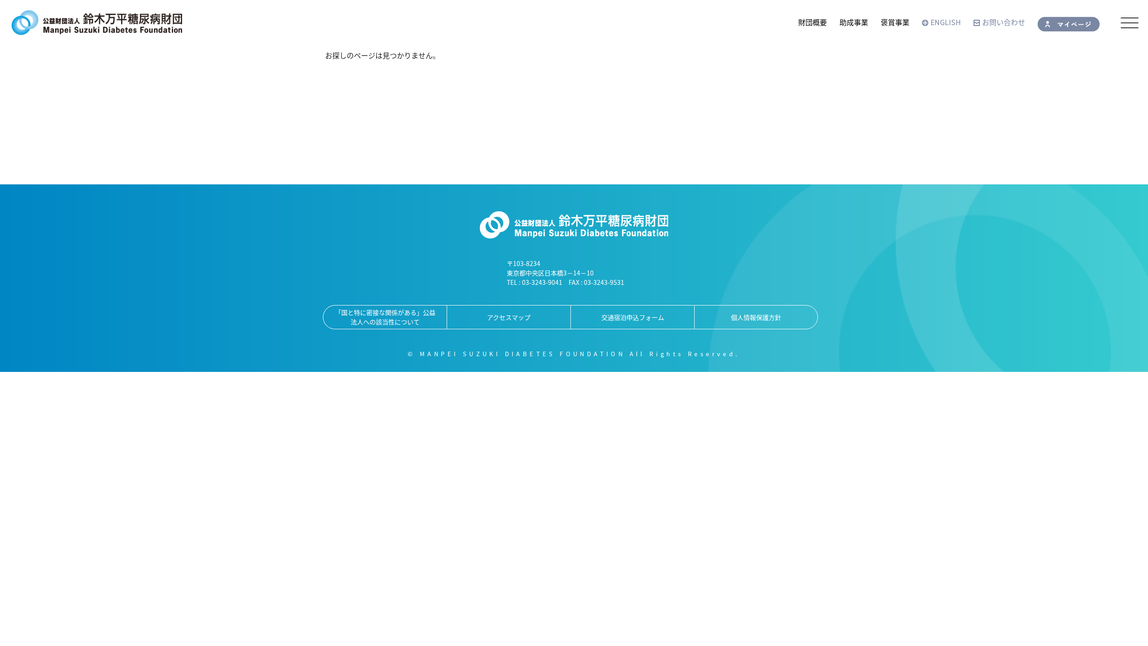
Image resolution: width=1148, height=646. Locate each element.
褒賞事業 (895, 22)
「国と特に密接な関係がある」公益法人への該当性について (385, 317)
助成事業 (853, 22)
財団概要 (812, 22)
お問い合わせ (1003, 22)
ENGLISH (946, 22)
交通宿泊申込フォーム (632, 317)
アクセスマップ (509, 317)
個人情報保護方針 (756, 317)
